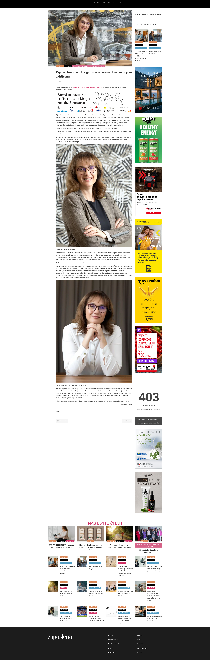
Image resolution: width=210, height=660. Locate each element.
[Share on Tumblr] (70, 411)
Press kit (111, 648)
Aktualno (140, 635)
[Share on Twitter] (63, 411)
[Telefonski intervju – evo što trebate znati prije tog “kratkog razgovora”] (111, 611)
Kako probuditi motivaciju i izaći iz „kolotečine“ (66, 618)
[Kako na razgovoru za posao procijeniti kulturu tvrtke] (140, 611)
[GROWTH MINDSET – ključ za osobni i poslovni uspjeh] (61, 534)
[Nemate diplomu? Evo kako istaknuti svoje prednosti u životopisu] (140, 562)
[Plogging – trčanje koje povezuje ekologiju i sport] (119, 534)
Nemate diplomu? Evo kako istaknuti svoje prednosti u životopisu (154, 569)
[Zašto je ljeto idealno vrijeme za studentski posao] (82, 586)
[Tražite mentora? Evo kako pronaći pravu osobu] (111, 586)
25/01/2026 (60, 81)
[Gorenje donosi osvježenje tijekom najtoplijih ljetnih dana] (82, 611)
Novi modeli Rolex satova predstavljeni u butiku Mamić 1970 (90, 547)
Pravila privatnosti (113, 644)
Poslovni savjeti (142, 648)
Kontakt (110, 635)
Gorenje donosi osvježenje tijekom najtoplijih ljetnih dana (96, 618)
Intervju (139, 639)
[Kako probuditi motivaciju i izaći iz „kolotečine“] (53, 611)
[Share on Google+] (65, 411)
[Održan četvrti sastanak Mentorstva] (148, 534)
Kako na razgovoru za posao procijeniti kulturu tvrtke (154, 618)
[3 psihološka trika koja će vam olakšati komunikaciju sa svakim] (141, 35)
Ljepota (139, 652)
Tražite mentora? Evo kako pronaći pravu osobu (125, 593)
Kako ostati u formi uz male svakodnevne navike (67, 593)
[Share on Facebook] (61, 411)
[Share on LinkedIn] (68, 411)
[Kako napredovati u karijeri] (155, 35)
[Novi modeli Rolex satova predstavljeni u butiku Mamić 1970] (90, 534)
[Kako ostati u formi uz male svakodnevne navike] (53, 586)
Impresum (111, 652)
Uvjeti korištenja (113, 639)
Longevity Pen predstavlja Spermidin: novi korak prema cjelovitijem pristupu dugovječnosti (125, 571)
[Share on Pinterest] (72, 411)
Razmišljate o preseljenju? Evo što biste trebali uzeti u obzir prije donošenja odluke (154, 595)
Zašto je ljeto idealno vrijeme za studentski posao (96, 593)
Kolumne (140, 644)
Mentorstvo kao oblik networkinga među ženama (87, 87)
